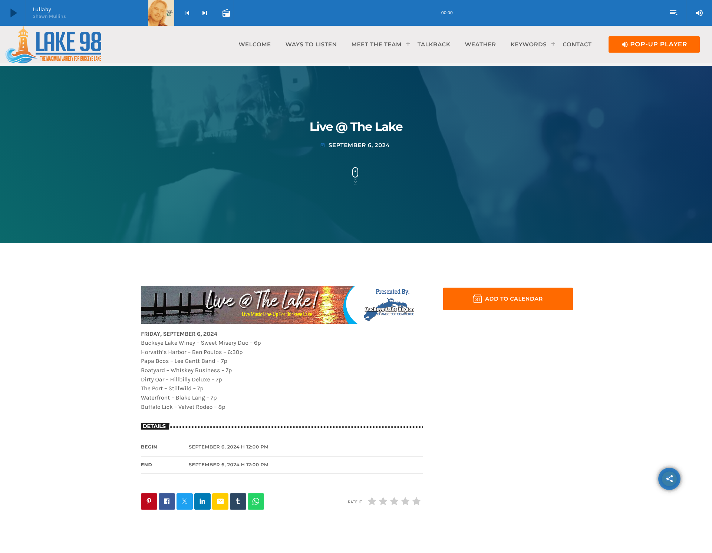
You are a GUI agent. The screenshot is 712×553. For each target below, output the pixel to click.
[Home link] (53, 44)
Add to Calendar (514, 298)
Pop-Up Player (654, 44)
